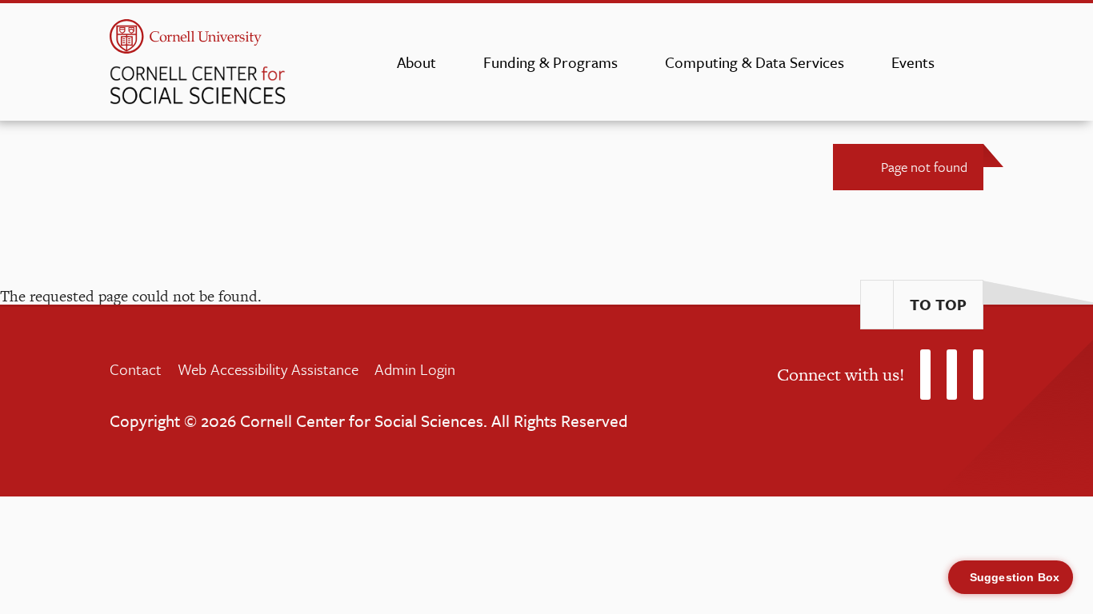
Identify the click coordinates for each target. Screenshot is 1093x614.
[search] (978, 67)
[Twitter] (925, 374)
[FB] (952, 374)
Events (913, 62)
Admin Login (414, 369)
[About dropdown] (451, 62)
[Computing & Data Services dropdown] (859, 62)
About (416, 62)
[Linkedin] (978, 374)
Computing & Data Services (754, 62)
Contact (136, 369)
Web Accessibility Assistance (268, 369)
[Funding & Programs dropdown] (633, 62)
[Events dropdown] (950, 62)
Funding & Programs (550, 62)
